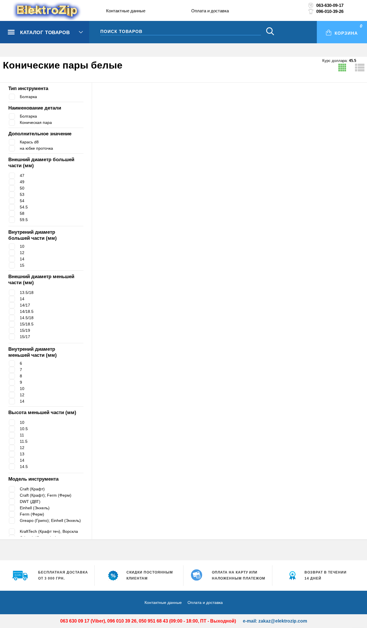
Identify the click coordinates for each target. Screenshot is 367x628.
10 (22, 246)
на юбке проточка (38, 148)
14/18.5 (27, 311)
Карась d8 (30, 142)
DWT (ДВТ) (30, 501)
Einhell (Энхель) (36, 508)
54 (22, 200)
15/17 (25, 336)
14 (22, 259)
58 (22, 213)
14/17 (25, 305)
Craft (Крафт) (33, 489)
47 (22, 175)
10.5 (24, 428)
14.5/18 (27, 317)
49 (22, 182)
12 (22, 252)
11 (22, 435)
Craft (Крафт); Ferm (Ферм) (47, 495)
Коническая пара (37, 122)
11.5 (24, 441)
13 (22, 454)
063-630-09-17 (329, 5)
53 (22, 194)
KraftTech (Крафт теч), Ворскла (51, 531)
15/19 (25, 330)
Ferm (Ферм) (32, 514)
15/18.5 (27, 324)
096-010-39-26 (329, 11)
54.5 (24, 207)
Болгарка (29, 96)
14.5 (24, 466)
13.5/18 (27, 292)
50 (22, 188)
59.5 (24, 219)
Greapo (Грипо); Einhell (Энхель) (50, 522)
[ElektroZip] (35, 11)
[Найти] (270, 32)
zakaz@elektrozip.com (282, 621)
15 (22, 265)
